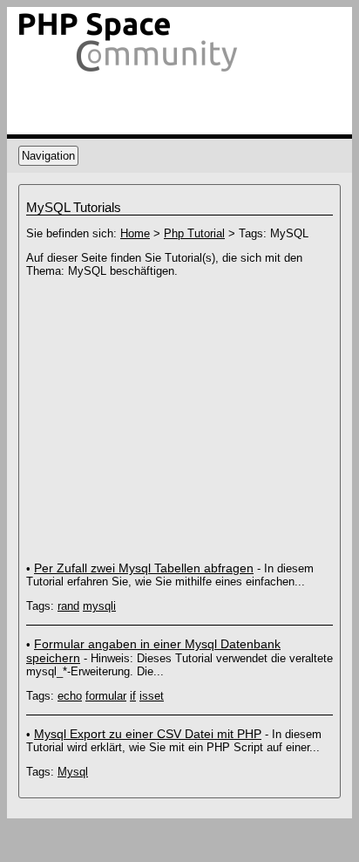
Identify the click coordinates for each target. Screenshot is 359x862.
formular (105, 695)
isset (151, 695)
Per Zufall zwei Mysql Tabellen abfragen (144, 568)
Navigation (48, 155)
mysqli (99, 605)
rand (68, 605)
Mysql (73, 771)
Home (135, 233)
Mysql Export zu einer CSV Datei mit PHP (147, 734)
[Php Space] (129, 72)
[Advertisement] (172, 412)
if (133, 695)
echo (70, 695)
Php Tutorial (194, 233)
